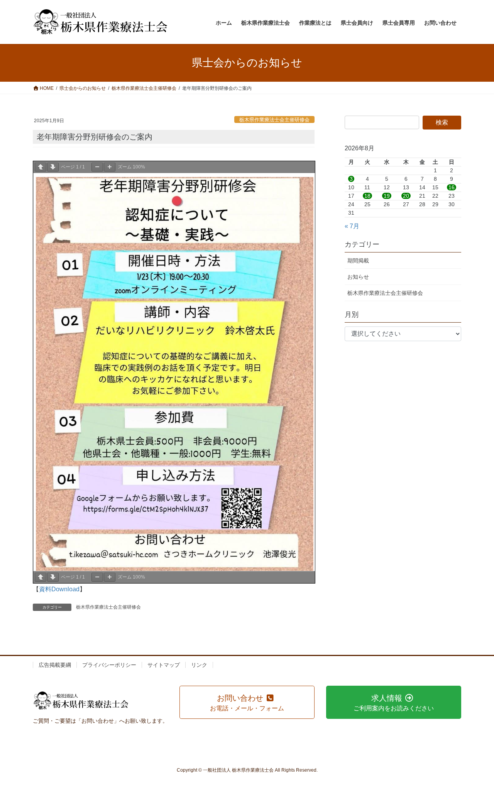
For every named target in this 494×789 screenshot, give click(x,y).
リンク (199, 665)
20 (406, 196)
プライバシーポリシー (109, 665)
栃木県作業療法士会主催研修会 (274, 120)
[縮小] (97, 167)
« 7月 (352, 226)
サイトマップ (163, 665)
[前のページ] (40, 167)
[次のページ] (53, 167)
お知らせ (358, 277)
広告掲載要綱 (55, 665)
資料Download (59, 589)
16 (451, 187)
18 (367, 196)
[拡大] (109, 167)
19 (387, 196)
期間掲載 (358, 260)
